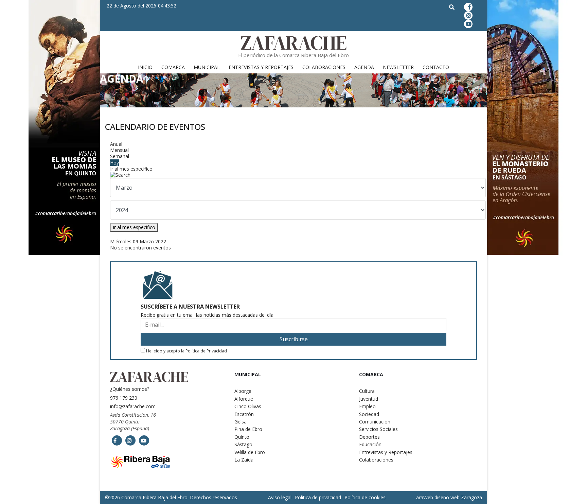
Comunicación (374, 421)
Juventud (368, 399)
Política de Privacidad (206, 351)
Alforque (243, 399)
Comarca (173, 67)
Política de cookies (365, 497)
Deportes (369, 437)
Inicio (145, 67)
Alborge (242, 391)
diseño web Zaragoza (458, 497)
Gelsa (240, 421)
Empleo (367, 406)
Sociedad (369, 414)
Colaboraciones (323, 67)
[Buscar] (293, 175)
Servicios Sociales (378, 429)
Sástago (243, 444)
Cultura (367, 391)
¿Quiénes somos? (129, 389)
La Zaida (243, 459)
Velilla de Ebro (249, 452)
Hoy (114, 162)
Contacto (436, 67)
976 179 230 (123, 398)
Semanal (119, 156)
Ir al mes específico (131, 169)
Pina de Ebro (248, 429)
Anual (116, 144)
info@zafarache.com (133, 406)
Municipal (207, 67)
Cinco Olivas (247, 406)
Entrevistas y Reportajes (261, 67)
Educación (370, 444)
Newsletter (398, 67)
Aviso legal (279, 497)
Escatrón (244, 414)
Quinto (241, 437)
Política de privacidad (318, 497)
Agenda (364, 67)
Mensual (119, 150)
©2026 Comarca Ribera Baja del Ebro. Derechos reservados (171, 497)
